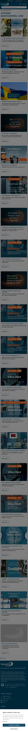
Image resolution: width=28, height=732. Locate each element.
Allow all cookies (14, 725)
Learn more (5, 721)
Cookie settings (14, 728)
